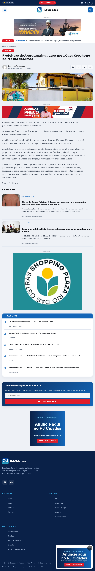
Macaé (57, 499)
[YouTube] (85, 3)
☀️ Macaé (8, 2)
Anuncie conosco (47, 3)
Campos (58, 512)
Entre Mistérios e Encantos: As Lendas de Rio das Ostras (31, 322)
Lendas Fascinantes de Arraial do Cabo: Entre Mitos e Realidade (34, 344)
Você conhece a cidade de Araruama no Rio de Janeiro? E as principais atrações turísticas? (44, 367)
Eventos (11, 512)
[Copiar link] (90, 67)
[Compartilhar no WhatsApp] (72, 67)
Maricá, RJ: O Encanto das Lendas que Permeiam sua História (32, 333)
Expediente (12, 545)
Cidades (11, 508)
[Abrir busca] (90, 9)
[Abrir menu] (4, 9)
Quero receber (47, 401)
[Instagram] (82, 3)
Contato (11, 536)
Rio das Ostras (60, 517)
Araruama (12, 46)
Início (4, 46)
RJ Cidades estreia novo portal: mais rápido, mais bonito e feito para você (53, 41)
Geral (10, 503)
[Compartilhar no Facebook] (78, 67)
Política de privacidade (16, 549)
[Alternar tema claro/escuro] (90, 3)
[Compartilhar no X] (84, 67)
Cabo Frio (59, 503)
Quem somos (13, 532)
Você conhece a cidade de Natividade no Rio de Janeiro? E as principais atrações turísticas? (44, 356)
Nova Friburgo (60, 508)
